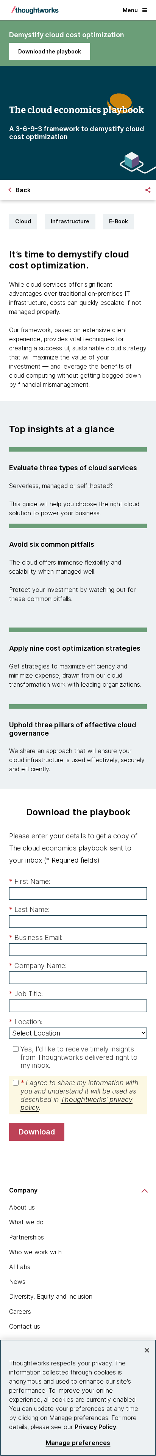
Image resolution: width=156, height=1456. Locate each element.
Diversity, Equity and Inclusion (50, 1296)
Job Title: (26, 994)
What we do (26, 1222)
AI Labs (19, 1267)
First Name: (29, 881)
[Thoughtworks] (35, 10)
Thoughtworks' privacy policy (76, 1103)
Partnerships (26, 1237)
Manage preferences (78, 1443)
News (17, 1281)
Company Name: (38, 966)
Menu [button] (130, 10)
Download (37, 1131)
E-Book (118, 221)
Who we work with (35, 1252)
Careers (20, 1311)
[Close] (147, 1350)
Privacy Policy (95, 1427)
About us (22, 1207)
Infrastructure (70, 221)
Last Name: (29, 909)
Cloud (23, 221)
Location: (25, 1022)
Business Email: (35, 937)
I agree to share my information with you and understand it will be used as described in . (79, 1095)
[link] (49, 51)
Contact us (24, 1326)
